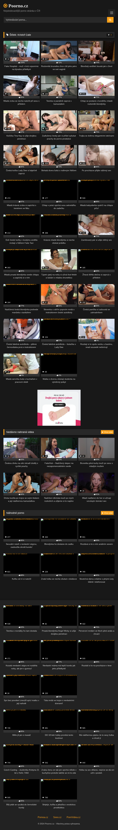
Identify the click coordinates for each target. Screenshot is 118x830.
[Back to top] (109, 821)
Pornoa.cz (43, 817)
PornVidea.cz (73, 817)
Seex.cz (57, 817)
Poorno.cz (17, 5)
